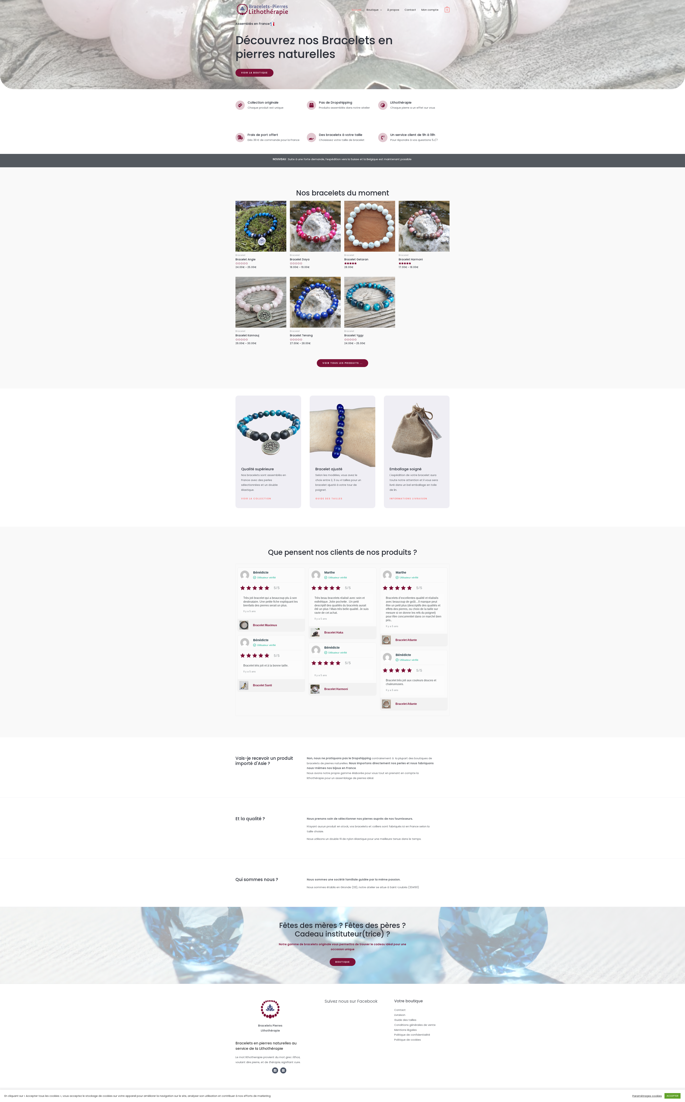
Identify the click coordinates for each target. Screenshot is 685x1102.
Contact (410, 10)
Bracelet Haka (333, 632)
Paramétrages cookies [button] (647, 1096)
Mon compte (429, 10)
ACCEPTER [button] (672, 1096)
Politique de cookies (407, 1040)
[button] (254, 73)
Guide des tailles (405, 1020)
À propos (393, 10)
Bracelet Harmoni (336, 689)
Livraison (399, 1015)
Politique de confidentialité (412, 1035)
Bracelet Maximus (265, 625)
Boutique (373, 10)
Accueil (356, 10)
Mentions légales (405, 1030)
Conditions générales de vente (415, 1025)
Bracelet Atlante (406, 640)
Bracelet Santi (262, 685)
